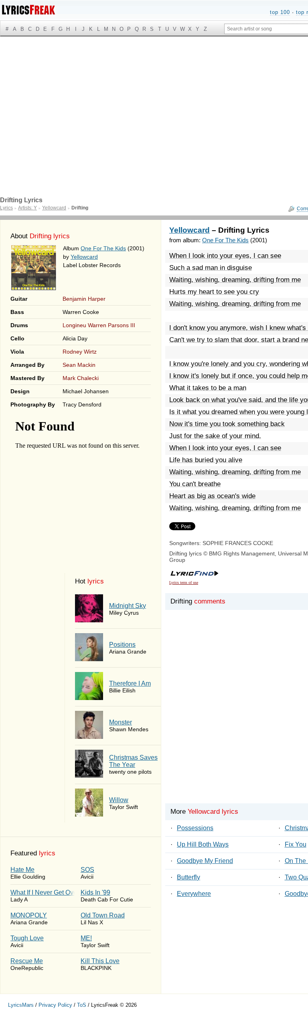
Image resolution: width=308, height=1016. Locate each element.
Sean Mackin (79, 365)
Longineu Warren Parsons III (99, 325)
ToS (81, 1005)
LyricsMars (21, 1005)
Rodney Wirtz (80, 351)
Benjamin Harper (84, 299)
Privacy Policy (55, 1005)
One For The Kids (103, 248)
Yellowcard (84, 256)
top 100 (280, 12)
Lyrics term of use (183, 582)
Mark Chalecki (81, 378)
